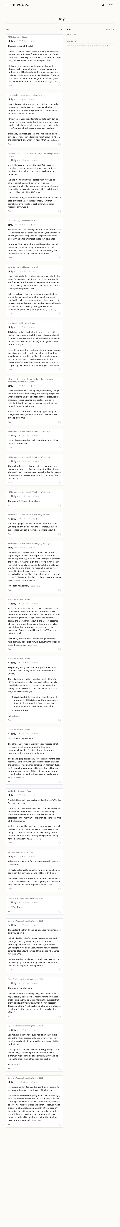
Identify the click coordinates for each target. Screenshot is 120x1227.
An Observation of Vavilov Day (20, 852)
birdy (60, 19)
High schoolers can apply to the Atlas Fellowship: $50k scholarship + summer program (30, 380)
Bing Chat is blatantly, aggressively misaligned (26, 95)
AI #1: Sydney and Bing (17, 37)
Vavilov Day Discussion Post (19, 791)
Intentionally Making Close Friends (22, 323)
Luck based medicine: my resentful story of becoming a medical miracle (34, 155)
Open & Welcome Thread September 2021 (25, 898)
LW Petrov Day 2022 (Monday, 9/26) (23, 221)
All (7, 30)
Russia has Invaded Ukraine (19, 600)
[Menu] (6, 5)
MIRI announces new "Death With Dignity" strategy (29, 432)
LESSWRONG (20, 5)
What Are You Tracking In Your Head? (23, 267)
